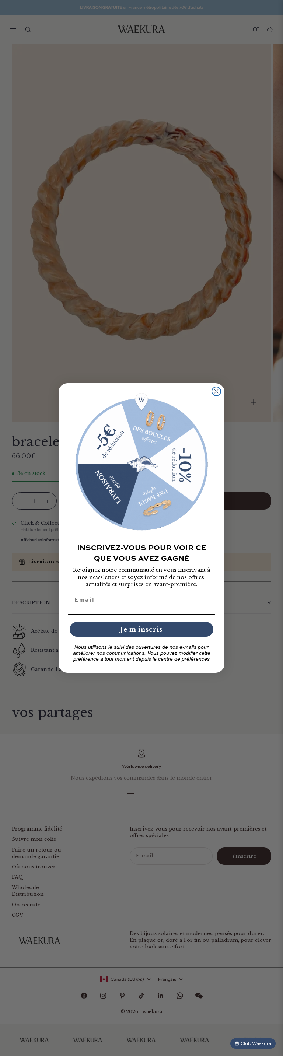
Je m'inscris (141, 629)
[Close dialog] (216, 391)
